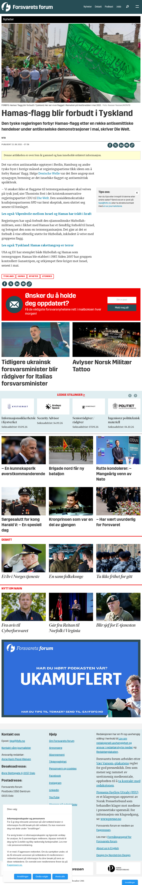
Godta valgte (42, 876)
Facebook (55, 776)
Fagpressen (103, 830)
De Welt (43, 198)
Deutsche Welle (49, 173)
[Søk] (127, 7)
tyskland (8, 276)
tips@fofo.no (104, 203)
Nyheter (88, 7)
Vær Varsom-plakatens (112, 763)
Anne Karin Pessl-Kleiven (16, 759)
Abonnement (57, 755)
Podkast (109, 7)
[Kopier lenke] (132, 145)
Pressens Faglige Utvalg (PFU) (117, 792)
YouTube (54, 797)
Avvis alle (60, 876)
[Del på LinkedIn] (121, 145)
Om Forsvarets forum (61, 741)
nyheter (33, 276)
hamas (21, 276)
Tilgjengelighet (58, 762)
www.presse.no (111, 819)
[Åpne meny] (137, 7)
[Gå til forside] (27, 6)
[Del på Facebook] (110, 145)
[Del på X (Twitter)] (115, 145)
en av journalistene (112, 206)
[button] (130, 395)
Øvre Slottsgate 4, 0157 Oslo (18, 773)
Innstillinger (130, 882)
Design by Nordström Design (113, 855)
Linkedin (54, 790)
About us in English (107, 848)
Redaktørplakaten (107, 752)
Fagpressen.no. (14, 865)
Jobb (118, 7)
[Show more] (137, 193)
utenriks (47, 276)
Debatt (98, 7)
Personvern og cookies (63, 768)
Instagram (55, 783)
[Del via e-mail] (126, 145)
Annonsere (55, 748)
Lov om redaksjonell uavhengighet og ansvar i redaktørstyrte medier (114, 743)
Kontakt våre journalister (16, 748)
